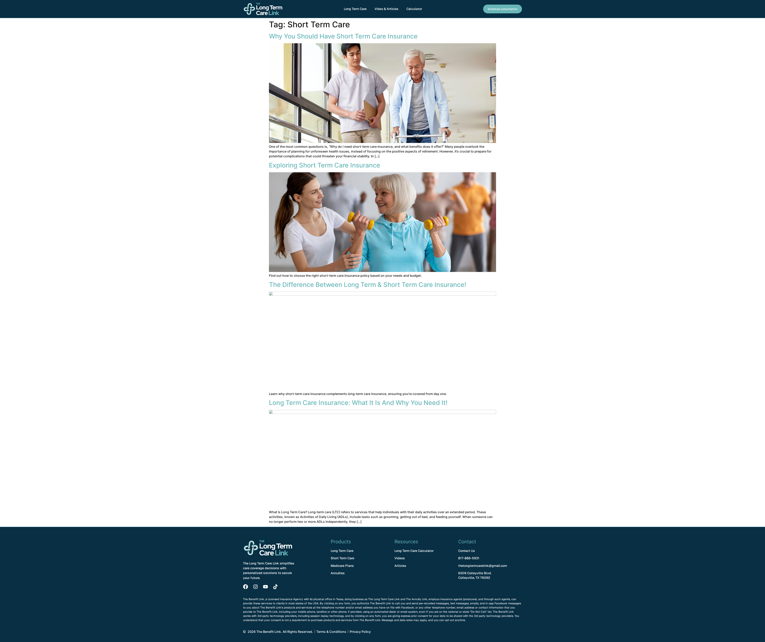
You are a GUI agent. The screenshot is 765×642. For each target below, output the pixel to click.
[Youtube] (265, 586)
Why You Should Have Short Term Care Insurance (343, 36)
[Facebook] (245, 586)
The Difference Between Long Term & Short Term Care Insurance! (367, 285)
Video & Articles (386, 9)
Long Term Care (355, 9)
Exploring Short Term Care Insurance (324, 165)
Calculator (414, 9)
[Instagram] (255, 586)
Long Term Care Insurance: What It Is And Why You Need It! (358, 403)
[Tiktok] (275, 586)
